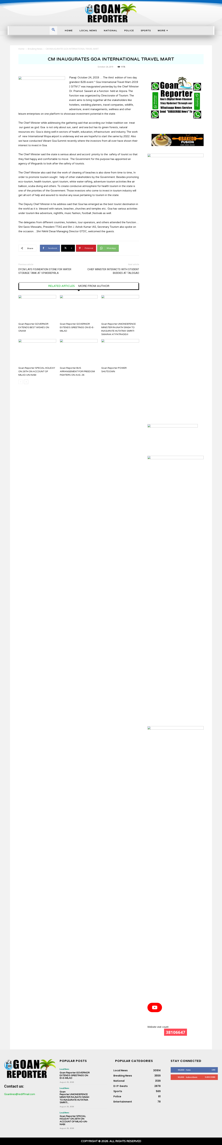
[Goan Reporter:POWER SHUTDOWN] (120, 352)
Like (213, 1069)
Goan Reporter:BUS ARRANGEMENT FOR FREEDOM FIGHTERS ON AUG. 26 (77, 371)
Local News (64, 1069)
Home (21, 48)
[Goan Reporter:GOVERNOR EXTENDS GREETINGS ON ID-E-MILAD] (79, 308)
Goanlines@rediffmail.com (19, 1094)
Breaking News (35, 48)
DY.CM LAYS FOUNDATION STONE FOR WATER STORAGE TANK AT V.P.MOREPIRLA (44, 271)
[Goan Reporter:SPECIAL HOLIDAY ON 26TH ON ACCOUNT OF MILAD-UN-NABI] (37, 352)
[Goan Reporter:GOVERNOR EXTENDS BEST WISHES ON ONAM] (37, 308)
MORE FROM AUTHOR (93, 286)
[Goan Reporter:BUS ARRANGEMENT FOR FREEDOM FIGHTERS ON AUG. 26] (79, 352)
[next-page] (26, 382)
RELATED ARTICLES (61, 286)
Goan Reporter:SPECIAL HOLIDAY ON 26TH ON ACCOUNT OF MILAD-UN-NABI (36, 371)
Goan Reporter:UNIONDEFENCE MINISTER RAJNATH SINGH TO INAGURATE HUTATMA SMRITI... (74, 1097)
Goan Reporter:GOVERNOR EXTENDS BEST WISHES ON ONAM (33, 327)
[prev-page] (20, 382)
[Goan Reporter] (111, 13)
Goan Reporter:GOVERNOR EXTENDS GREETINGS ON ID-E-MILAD (77, 327)
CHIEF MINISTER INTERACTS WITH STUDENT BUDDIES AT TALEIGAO (113, 271)
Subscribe (210, 1077)
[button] (53, 30)
